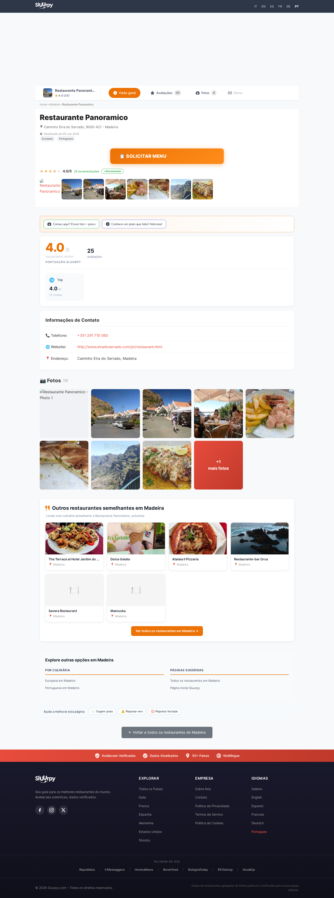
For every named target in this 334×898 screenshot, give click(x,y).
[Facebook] (39, 810)
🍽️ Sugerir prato (102, 711)
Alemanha (146, 823)
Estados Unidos (150, 832)
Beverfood (170, 869)
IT (255, 6)
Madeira (55, 104)
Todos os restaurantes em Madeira (195, 680)
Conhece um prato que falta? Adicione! (136, 224)
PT (297, 6)
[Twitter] (63, 810)
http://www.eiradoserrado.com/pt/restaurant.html (119, 346)
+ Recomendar (112, 171)
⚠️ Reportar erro (132, 711)
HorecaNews (144, 869)
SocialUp (249, 869)
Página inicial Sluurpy (185, 688)
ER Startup (225, 869)
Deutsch (258, 823)
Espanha (145, 814)
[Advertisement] (167, 49)
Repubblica (87, 869)
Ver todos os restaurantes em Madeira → (167, 631)
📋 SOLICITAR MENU (143, 156)
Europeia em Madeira (60, 680)
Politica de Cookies (209, 823)
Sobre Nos (203, 789)
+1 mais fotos (218, 465)
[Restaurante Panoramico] (50, 189)
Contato (201, 797)
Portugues (259, 832)
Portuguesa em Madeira (62, 688)
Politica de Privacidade (212, 806)
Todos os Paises (151, 789)
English (257, 797)
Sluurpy (144, 840)
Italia (142, 797)
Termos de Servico (209, 814)
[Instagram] (51, 810)
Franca (144, 806)
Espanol (257, 806)
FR (280, 6)
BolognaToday (198, 869)
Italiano (257, 789)
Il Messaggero (115, 869)
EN (264, 6)
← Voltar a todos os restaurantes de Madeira (167, 732)
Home (43, 104)
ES (272, 6)
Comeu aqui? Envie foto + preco (74, 224)
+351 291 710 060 (92, 335)
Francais (258, 814)
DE (288, 6)
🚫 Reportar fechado (164, 711)
